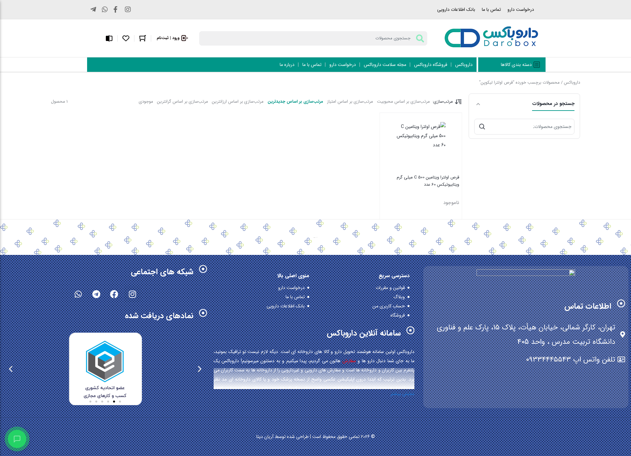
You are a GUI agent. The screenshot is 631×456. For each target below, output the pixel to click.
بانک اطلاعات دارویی (456, 9)
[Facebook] (114, 294)
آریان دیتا (264, 436)
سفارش (349, 360)
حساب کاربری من (388, 306)
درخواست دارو (520, 9)
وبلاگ (399, 297)
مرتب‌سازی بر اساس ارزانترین (238, 101)
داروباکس (572, 82)
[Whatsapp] (78, 294)
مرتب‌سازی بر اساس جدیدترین (295, 101)
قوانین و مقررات (390, 287)
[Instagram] (132, 294)
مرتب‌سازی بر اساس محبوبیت (403, 101)
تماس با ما (491, 9)
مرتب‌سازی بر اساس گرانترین (182, 101)
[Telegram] (96, 294)
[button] (200, 368)
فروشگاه (397, 315)
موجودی (146, 101)
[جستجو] (482, 127)
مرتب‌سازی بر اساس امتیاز (350, 101)
